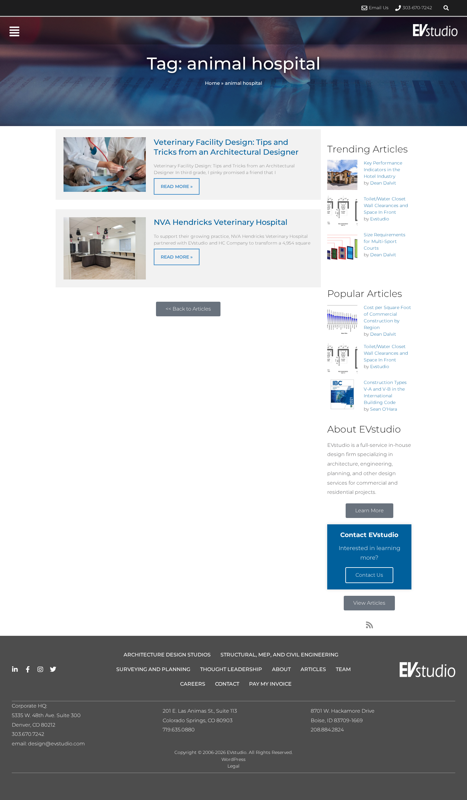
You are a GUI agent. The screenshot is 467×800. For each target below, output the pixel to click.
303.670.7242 (28, 734)
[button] (446, 8)
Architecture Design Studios (167, 655)
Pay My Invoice (270, 684)
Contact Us (369, 575)
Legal (233, 766)
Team (343, 669)
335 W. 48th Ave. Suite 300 (48, 715)
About (281, 669)
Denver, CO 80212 (33, 725)
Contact (227, 684)
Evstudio (379, 219)
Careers (192, 684)
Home (212, 83)
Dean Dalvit (383, 183)
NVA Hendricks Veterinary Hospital (221, 222)
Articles (313, 669)
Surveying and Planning (153, 669)
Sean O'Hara (383, 409)
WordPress (233, 759)
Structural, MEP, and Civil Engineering (279, 655)
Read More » (177, 186)
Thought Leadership (231, 669)
